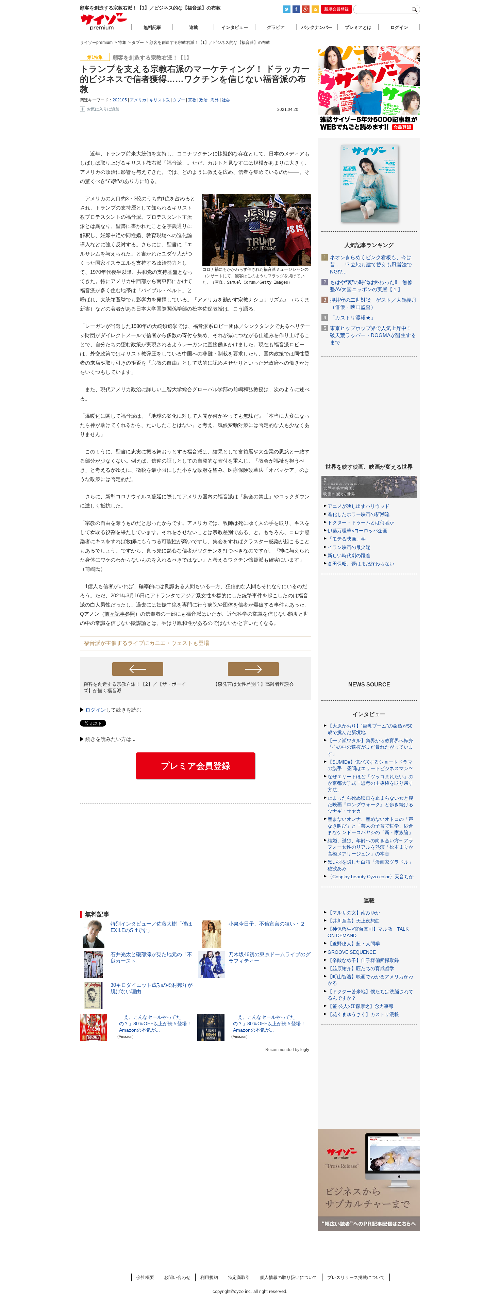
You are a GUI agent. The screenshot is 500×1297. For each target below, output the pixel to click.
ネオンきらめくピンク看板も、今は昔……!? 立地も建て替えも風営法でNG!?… (371, 264)
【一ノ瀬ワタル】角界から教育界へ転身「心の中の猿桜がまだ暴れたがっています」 (370, 747)
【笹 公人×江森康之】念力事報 (361, 1006)
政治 (203, 100)
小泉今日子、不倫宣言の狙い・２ (267, 924)
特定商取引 (239, 1277)
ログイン (95, 710)
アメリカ (138, 100)
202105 (120, 100)
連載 (193, 27)
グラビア (276, 27)
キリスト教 (159, 100)
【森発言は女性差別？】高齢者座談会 (253, 684)
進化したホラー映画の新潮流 (358, 514)
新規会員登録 (336, 9)
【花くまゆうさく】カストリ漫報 (363, 1014)
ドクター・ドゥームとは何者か (361, 522)
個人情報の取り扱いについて (288, 1277)
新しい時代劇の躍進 (349, 555)
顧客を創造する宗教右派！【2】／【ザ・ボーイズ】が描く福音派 (134, 687)
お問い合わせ (177, 1277)
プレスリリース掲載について (356, 1277)
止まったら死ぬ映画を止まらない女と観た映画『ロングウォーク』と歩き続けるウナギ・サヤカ (370, 804)
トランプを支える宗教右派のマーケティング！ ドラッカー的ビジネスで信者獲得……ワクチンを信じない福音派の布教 (195, 79)
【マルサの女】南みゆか (354, 912)
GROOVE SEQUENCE (352, 952)
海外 (215, 100)
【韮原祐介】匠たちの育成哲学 (361, 968)
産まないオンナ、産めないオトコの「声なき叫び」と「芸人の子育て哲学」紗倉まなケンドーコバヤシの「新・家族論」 (370, 825)
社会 (226, 100)
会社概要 (145, 1277)
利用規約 (209, 1277)
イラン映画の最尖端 (349, 547)
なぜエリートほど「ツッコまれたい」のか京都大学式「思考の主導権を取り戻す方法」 (370, 783)
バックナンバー (316, 27)
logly (304, 1049)
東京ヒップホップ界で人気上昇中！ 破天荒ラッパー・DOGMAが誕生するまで (373, 335)
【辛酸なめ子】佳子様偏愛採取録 (363, 960)
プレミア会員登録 (195, 765)
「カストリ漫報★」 (353, 317)
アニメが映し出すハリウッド (358, 506)
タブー (179, 100)
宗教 (192, 100)
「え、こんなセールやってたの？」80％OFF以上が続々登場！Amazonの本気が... (155, 1023)
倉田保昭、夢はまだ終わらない (361, 563)
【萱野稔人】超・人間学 (354, 943)
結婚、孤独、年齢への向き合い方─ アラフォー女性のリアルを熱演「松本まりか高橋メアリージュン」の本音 (370, 847)
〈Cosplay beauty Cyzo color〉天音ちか (371, 876)
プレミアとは (358, 27)
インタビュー (234, 27)
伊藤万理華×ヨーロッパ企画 (357, 530)
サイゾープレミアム (104, 21)
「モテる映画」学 (347, 539)
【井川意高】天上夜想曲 (354, 921)
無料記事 (152, 27)
